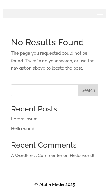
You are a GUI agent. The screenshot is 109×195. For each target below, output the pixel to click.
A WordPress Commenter (36, 155)
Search (88, 90)
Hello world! (23, 128)
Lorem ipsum (24, 119)
